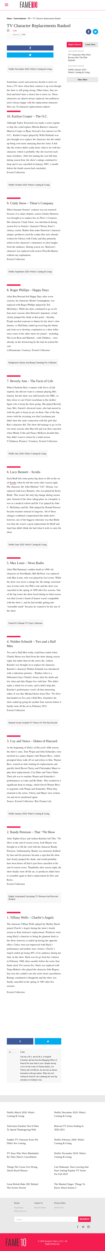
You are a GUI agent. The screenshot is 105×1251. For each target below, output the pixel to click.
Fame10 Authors (40, 1208)
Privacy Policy (60, 1203)
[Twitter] (95, 31)
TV (29, 18)
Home (9, 18)
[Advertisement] (34, 1016)
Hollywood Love (20, 1211)
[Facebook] (88, 31)
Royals (16, 1203)
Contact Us (38, 1203)
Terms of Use (59, 1208)
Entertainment (20, 18)
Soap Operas (18, 1208)
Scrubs (13, 482)
